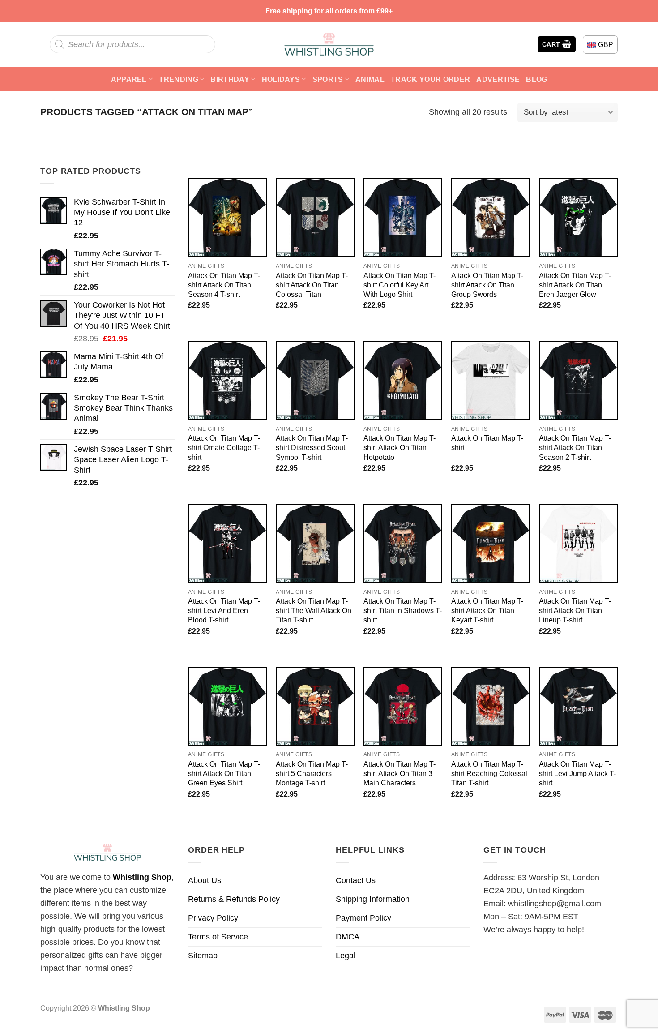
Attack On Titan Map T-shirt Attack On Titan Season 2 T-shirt (575, 447)
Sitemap (203, 955)
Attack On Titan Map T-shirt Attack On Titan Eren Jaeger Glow (575, 284)
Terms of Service (218, 936)
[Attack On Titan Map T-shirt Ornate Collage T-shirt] (227, 380)
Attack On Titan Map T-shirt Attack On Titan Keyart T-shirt (487, 610)
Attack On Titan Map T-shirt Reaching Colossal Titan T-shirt (489, 773)
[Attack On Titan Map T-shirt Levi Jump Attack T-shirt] (578, 706)
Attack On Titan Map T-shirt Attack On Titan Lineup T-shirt (575, 610)
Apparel (129, 79)
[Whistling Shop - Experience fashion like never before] (329, 44)
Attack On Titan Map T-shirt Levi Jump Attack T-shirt (577, 773)
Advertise (498, 79)
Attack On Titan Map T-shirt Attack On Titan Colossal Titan (312, 284)
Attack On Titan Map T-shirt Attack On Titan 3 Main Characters (399, 773)
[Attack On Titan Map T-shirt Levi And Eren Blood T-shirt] (227, 543)
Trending (178, 79)
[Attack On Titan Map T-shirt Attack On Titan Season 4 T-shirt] (227, 217)
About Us (204, 880)
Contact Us (356, 880)
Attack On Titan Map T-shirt (487, 442)
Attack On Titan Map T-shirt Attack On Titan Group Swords (487, 284)
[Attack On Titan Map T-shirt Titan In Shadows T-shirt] (402, 543)
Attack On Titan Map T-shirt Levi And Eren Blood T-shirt (224, 610)
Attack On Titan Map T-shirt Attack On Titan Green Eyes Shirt (224, 773)
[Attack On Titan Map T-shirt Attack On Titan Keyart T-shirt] (490, 543)
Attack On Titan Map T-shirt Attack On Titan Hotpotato (399, 447)
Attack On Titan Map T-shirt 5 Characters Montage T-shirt (312, 773)
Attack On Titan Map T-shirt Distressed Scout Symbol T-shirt (312, 447)
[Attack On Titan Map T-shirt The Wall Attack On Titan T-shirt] (315, 543)
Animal (370, 79)
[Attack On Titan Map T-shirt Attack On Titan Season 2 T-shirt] (578, 380)
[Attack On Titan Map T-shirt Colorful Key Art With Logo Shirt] (402, 217)
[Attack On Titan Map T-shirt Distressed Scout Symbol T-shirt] (315, 380)
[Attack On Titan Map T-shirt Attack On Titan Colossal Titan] (315, 217)
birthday (229, 79)
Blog (536, 79)
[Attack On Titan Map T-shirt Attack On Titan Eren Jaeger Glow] (578, 217)
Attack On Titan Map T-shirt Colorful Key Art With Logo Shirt (399, 284)
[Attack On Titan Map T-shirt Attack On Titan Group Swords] (490, 217)
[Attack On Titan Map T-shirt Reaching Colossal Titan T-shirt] (490, 706)
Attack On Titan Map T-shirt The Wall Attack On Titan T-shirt (313, 610)
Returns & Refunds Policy (234, 899)
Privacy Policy (213, 917)
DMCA (347, 936)
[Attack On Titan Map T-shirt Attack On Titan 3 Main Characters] (402, 706)
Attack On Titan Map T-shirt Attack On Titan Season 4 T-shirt (224, 284)
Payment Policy (363, 917)
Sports (327, 79)
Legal (345, 955)
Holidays (281, 79)
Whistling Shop (142, 877)
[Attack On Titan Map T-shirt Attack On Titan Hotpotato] (402, 380)
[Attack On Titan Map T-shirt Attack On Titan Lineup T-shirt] (578, 543)
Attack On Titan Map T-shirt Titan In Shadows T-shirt (402, 610)
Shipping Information (373, 899)
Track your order (430, 79)
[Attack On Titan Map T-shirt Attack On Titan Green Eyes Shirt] (227, 706)
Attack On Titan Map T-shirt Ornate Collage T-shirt (224, 447)
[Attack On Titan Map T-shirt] (490, 380)
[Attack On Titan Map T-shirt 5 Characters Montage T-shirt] (315, 706)
